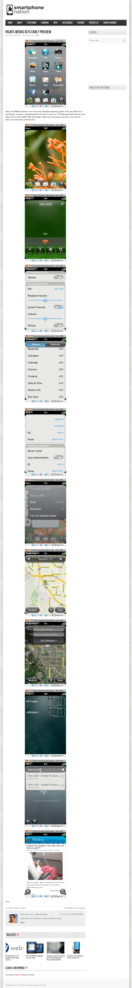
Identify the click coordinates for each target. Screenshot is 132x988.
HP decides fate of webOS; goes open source (12, 958)
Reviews (80, 22)
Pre (19, 908)
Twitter (22, 922)
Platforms (31, 22)
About (19, 22)
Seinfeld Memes (110, 22)
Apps (55, 22)
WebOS (82, 908)
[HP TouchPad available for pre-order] (35, 954)
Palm (15, 908)
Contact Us (93, 22)
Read (7, 902)
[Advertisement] (96, 9)
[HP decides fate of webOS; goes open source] (14, 954)
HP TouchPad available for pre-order (34, 957)
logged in (17, 975)
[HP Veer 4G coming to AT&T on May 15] (76, 954)
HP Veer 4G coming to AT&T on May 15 (75, 957)
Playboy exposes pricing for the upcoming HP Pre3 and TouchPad (56, 958)
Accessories (67, 22)
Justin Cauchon (41, 914)
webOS (23, 908)
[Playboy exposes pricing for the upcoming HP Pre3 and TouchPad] (56, 954)
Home (10, 22)
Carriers (45, 22)
